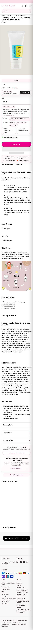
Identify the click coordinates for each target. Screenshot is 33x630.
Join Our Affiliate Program (9, 598)
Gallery (16, 80)
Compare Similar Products (18, 453)
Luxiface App (5, 594)
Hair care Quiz (5, 589)
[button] (16, 149)
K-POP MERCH (20, 598)
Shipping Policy (8, 425)
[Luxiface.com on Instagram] (17, 562)
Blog (3, 591)
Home (3, 15)
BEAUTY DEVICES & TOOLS (22, 595)
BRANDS (18, 607)
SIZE (3, 98)
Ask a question (8, 440)
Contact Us (5, 626)
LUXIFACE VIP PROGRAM (23, 609)
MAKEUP (18, 585)
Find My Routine (16, 468)
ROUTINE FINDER (21, 588)
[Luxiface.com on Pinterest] (27, 562)
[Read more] (26, 6)
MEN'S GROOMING (21, 590)
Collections (10, 15)
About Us (23, 624)
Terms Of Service (6, 622)
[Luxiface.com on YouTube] (24, 562)
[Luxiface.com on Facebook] (21, 562)
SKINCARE (19, 583)
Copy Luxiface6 (25, 92)
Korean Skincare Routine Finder (8, 583)
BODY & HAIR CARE (22, 592)
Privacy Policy (16, 622)
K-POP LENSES (20, 605)
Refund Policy (7, 433)
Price (3, 85)
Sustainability (5, 601)
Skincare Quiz (5, 587)
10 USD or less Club (20, 15)
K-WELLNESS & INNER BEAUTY (22, 601)
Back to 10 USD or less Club (18, 538)
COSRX (4, 22)
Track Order (5, 596)
